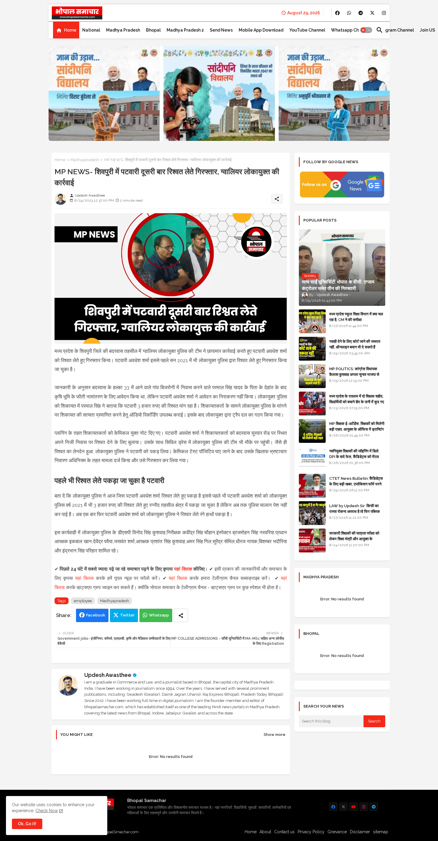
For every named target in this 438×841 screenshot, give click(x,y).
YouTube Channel (307, 30)
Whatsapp (159, 615)
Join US (427, 30)
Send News (221, 30)
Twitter (127, 615)
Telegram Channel (395, 30)
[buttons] (337, 13)
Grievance (337, 831)
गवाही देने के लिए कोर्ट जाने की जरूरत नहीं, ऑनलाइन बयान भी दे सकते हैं (354, 344)
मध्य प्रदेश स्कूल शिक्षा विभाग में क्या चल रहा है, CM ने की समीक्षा (356, 317)
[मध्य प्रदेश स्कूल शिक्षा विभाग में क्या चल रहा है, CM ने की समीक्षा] (312, 321)
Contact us (284, 831)
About (265, 831)
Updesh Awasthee (107, 675)
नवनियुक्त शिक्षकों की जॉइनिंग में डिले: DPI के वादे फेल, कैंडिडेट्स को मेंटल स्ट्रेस (354, 456)
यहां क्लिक (183, 569)
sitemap (380, 831)
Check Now (46, 810)
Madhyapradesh (84, 160)
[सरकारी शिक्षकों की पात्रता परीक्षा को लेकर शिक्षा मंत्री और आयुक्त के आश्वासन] (312, 540)
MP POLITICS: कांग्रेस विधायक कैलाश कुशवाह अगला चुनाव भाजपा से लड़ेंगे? (354, 374)
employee (83, 601)
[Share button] (181, 615)
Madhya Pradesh (123, 30)
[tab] (66, 30)
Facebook (95, 615)
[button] (366, 30)
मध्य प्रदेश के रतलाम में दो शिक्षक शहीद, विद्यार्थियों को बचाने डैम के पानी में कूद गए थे (356, 401)
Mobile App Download (261, 30)
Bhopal (153, 30)
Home (70, 30)
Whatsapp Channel (350, 30)
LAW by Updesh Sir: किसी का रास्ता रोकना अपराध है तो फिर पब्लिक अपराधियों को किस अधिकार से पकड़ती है (357, 511)
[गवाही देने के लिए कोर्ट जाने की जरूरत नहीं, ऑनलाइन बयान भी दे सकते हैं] (312, 349)
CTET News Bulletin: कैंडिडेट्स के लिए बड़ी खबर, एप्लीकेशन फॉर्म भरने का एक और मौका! (356, 483)
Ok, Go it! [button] (27, 823)
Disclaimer (360, 831)
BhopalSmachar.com (120, 832)
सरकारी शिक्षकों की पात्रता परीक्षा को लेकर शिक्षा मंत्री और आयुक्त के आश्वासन (354, 538)
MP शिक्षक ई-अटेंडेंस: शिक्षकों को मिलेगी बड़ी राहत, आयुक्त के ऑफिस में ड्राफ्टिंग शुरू (356, 429)
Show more (274, 734)
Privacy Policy (311, 831)
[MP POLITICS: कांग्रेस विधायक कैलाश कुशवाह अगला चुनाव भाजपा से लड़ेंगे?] (312, 376)
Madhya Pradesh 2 (185, 30)
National (91, 30)
